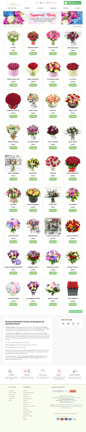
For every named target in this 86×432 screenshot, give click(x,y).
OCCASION (40, 8)
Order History (12, 396)
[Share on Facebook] (63, 324)
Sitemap (25, 419)
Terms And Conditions (28, 415)
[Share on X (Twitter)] (73, 324)
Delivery (25, 400)
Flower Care (26, 402)
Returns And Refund (27, 412)
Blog (24, 417)
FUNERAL (66, 8)
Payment (25, 408)
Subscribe (73, 391)
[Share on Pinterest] (68, 324)
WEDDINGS (53, 8)
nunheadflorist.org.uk (68, 401)
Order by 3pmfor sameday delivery (74, 3)
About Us (25, 390)
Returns (10, 400)
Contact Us (11, 398)
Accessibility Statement (28, 392)
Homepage (11, 390)
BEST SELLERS (12, 8)
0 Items (54, 2)
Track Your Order (12, 392)
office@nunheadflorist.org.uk (68, 399)
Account (43, 2)
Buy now (13, 53)
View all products (76, 311)
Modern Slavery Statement (29, 406)
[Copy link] (78, 324)
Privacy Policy (26, 410)
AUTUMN (77, 8)
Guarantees (25, 404)
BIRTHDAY (27, 8)
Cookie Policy (26, 396)
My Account (11, 394)
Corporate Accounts (27, 398)
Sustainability (26, 413)
